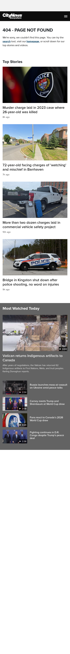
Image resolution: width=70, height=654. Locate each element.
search (7, 41)
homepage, (33, 41)
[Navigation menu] (66, 16)
